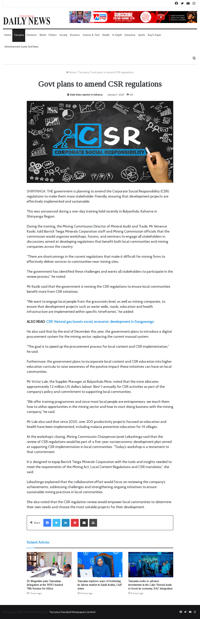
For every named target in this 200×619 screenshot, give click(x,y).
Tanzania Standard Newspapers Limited (72, 612)
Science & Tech (91, 35)
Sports (141, 35)
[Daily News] (26, 20)
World (42, 35)
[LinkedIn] (66, 523)
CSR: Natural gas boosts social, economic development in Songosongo (100, 321)
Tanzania (19, 35)
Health (106, 35)
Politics (53, 35)
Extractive (130, 35)
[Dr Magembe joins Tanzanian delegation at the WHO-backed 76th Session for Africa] (49, 564)
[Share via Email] (84, 523)
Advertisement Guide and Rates (21, 46)
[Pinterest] (75, 523)
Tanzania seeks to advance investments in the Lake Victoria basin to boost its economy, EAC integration (150, 585)
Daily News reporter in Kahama (86, 94)
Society (63, 35)
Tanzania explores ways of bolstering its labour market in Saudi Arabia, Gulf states (100, 585)
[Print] (93, 523)
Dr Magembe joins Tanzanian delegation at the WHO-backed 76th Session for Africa (45, 585)
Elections (32, 35)
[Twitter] (56, 523)
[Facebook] (47, 523)
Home (7, 35)
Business (75, 35)
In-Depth (117, 35)
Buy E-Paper (154, 35)
